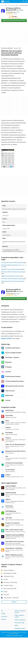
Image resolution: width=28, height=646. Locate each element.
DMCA (16, 625)
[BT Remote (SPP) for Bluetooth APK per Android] (3, 11)
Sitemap (3, 619)
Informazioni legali (19, 622)
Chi (2, 610)
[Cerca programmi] (23, 1)
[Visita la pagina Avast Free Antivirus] (14, 17)
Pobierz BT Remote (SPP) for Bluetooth (11, 269)
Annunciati (4, 616)
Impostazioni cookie (20, 628)
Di (11, 12)
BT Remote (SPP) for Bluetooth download (12, 278)
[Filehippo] (5, 1)
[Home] (1, 5)
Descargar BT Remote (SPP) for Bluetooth (12, 262)
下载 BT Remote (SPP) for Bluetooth (10, 276)
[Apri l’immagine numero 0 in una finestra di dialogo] (7, 160)
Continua (14, 601)
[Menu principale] (26, 1)
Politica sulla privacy (20, 619)
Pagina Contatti (6, 338)
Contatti (3, 613)
